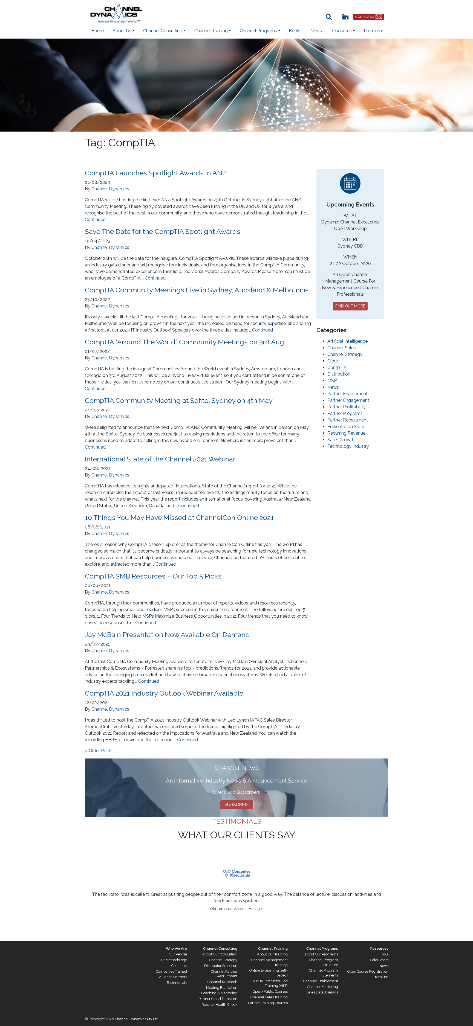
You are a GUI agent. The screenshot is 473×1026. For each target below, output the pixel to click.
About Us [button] (122, 30)
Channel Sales (341, 347)
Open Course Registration (367, 971)
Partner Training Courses (268, 1003)
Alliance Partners (173, 977)
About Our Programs (321, 954)
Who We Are (176, 948)
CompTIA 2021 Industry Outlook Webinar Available (164, 693)
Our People (178, 954)
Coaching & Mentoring (219, 993)
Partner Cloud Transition (217, 999)
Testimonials (177, 983)
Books (295, 30)
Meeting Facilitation (221, 988)
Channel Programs (322, 948)
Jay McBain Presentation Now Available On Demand (167, 634)
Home (97, 30)
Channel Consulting (220, 948)
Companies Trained (171, 971)
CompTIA (337, 367)
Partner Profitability (346, 406)
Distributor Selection (220, 966)
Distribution (338, 374)
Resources (379, 948)
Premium (373, 30)
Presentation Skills (345, 426)
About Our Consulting (219, 954)
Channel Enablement (320, 981)
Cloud (333, 361)
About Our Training (272, 954)
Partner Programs (345, 413)
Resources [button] (341, 30)
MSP (332, 380)
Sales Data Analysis (322, 992)
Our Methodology (173, 960)
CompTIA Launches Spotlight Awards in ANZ (156, 173)
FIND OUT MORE (350, 306)
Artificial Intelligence (347, 341)
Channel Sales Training (269, 997)
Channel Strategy (344, 354)
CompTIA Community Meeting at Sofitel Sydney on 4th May (179, 400)
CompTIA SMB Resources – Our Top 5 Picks (153, 576)
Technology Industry (348, 446)
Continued (95, 219)
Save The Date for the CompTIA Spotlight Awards (162, 231)
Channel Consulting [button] (162, 30)
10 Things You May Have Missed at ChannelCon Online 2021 (179, 517)
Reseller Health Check (219, 1004)
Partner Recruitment (347, 420)
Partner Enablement (347, 393)
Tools (384, 954)
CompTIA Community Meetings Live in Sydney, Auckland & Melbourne (196, 290)
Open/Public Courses (270, 991)
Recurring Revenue (346, 433)
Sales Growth (340, 439)
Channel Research (222, 982)
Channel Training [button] (211, 30)
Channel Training (273, 948)
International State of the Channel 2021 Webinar (160, 459)
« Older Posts (99, 750)
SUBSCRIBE (236, 804)
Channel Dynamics (110, 188)
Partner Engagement (348, 400)
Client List (179, 966)
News (316, 30)
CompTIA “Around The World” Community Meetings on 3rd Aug (184, 342)
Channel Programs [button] (258, 30)
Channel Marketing (322, 987)
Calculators (379, 960)
